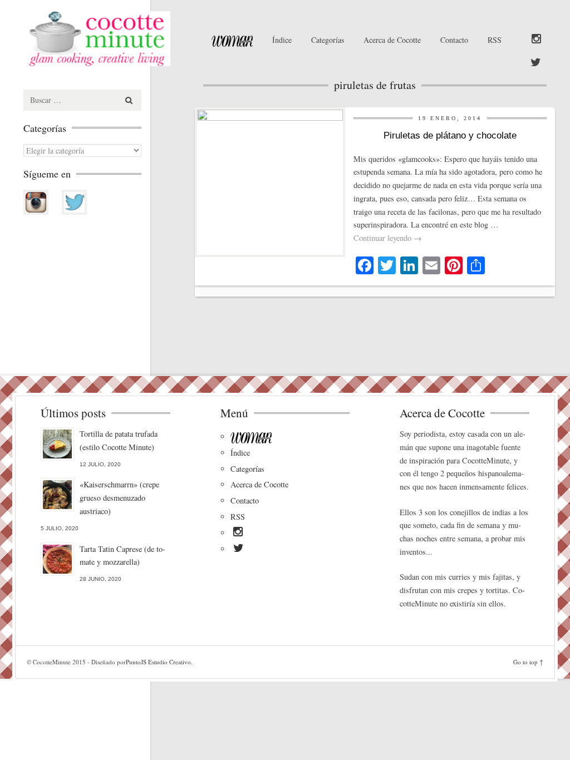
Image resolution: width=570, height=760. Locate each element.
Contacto (454, 39)
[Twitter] (536, 63)
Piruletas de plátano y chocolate (450, 135)
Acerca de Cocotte (392, 39)
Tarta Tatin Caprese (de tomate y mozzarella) (122, 555)
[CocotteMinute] (104, 38)
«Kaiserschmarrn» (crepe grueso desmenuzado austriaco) (119, 497)
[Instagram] (536, 39)
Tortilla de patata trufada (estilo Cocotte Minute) (119, 440)
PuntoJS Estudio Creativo (158, 662)
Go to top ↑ (528, 662)
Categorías (327, 39)
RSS (495, 39)
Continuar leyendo (387, 238)
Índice (282, 39)
